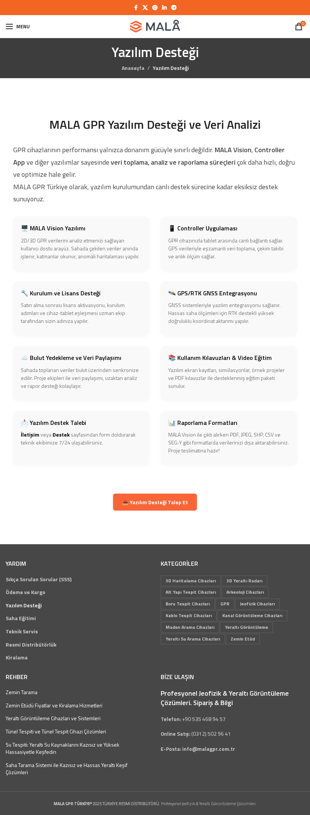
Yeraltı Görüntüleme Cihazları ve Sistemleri (53, 718)
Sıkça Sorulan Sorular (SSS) (38, 579)
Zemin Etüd (243, 638)
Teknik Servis (22, 631)
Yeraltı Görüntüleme (246, 627)
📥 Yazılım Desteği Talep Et (155, 502)
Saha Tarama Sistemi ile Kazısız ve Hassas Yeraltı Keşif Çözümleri (66, 768)
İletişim (30, 434)
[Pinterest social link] (155, 8)
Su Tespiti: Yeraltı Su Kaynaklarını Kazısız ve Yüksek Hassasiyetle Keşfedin (62, 748)
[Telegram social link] (174, 8)
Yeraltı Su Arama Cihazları (193, 638)
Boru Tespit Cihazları (188, 603)
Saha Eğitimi (21, 618)
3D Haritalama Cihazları (191, 580)
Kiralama (17, 657)
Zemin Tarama (21, 692)
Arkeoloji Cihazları (245, 592)
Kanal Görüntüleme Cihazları (252, 615)
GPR (224, 603)
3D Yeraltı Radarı (244, 580)
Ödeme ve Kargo (25, 592)
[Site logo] (155, 26)
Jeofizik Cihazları (257, 603)
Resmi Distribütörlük (31, 644)
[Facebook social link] (135, 8)
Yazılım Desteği (24, 605)
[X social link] (145, 8)
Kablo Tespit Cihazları (189, 615)
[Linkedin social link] (164, 8)
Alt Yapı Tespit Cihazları (191, 592)
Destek (61, 434)
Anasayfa (133, 68)
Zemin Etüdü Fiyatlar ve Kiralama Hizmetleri (54, 705)
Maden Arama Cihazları (190, 627)
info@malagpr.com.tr (208, 749)
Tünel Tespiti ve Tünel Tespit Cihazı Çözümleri (56, 731)
